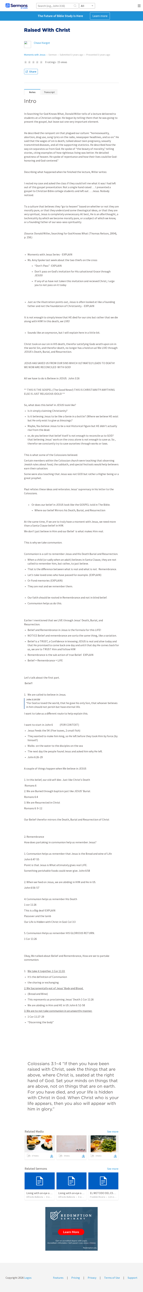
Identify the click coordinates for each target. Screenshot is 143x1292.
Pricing (75, 1277)
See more (112, 1131)
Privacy (92, 1277)
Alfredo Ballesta (34, 1196)
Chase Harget (42, 43)
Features (58, 1277)
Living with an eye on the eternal (77, 1193)
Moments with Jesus (35, 54)
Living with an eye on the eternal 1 (46, 1193)
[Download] (51, 1156)
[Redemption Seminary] (71, 1229)
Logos (28, 1277)
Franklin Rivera (97, 1196)
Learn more (99, 16)
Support (132, 1277)
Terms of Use (112, 1277)
